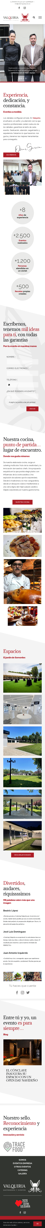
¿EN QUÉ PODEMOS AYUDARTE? (21, 391)
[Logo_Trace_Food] (14, 1142)
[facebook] (17, 992)
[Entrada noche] (22, 822)
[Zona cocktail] (22, 759)
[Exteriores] (22, 727)
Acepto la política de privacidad (22, 402)
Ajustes (13, 1225)
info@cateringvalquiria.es (22, 4)
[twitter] (28, 992)
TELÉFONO (12, 380)
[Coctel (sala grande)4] (22, 696)
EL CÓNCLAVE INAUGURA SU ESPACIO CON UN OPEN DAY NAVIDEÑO (22, 1075)
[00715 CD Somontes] (22, 664)
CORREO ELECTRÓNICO (18, 368)
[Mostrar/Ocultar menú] (40, 17)
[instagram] (22, 992)
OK (37, 1224)
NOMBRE (11, 357)
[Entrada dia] (22, 790)
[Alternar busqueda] (34, 17)
